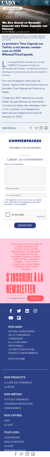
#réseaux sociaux (12, 17)
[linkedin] (27, 455)
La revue (9, 386)
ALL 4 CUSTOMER (17, 342)
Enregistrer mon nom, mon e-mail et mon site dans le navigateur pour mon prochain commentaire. (23, 202)
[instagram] (35, 312)
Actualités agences (12, 8)
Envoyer (25, 225)
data (7, 420)
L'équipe (9, 446)
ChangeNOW (15, 338)
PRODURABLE (15, 345)
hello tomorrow (19, 335)
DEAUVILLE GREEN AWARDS (23, 353)
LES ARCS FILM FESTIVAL (21, 349)
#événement (39, 12)
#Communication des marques (17, 12)
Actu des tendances (16, 399)
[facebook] (16, 455)
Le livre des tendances (18, 382)
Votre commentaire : (14, 164)
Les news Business (18, 36)
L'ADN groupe (12, 437)
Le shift (8, 425)
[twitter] (21, 455)
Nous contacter (14, 441)
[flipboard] (33, 455)
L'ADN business (12, 408)
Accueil (5, 36)
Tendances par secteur (18, 403)
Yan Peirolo (10, 32)
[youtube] (10, 319)
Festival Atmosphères (21, 331)
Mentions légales (15, 450)
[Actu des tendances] (8, 3)
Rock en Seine (16, 358)
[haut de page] (45, 453)
